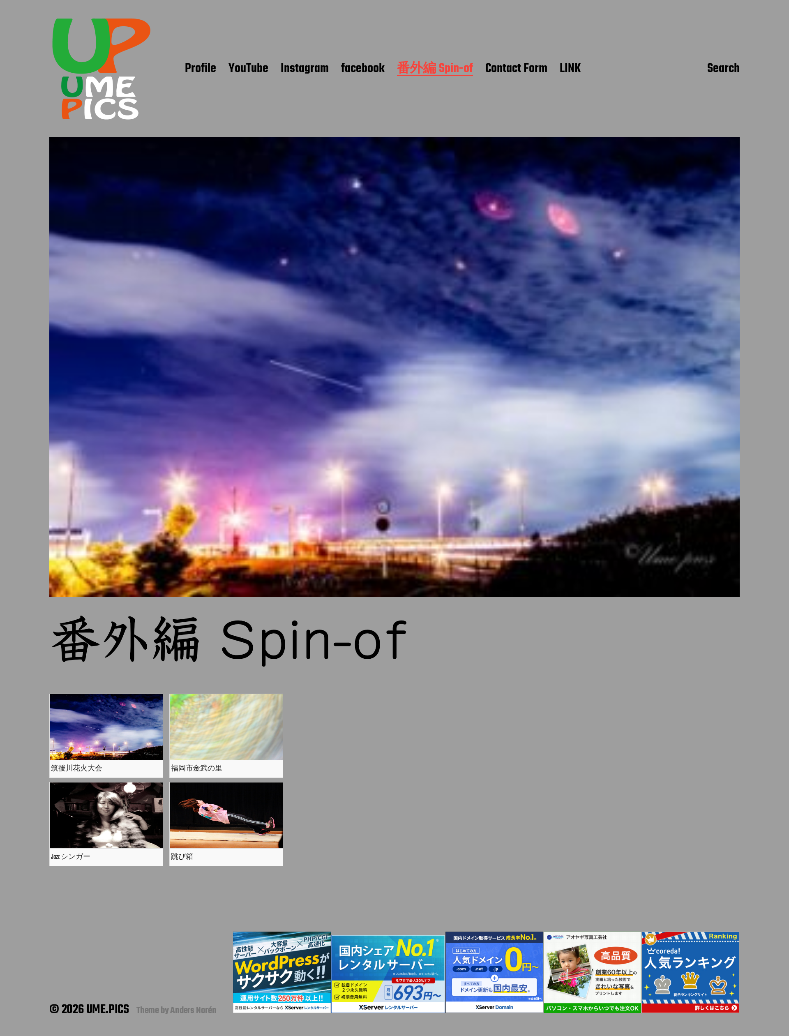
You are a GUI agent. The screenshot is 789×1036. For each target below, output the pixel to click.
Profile (200, 69)
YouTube (248, 69)
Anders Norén (193, 1011)
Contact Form (516, 69)
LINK (570, 69)
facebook (363, 69)
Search (723, 69)
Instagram (305, 69)
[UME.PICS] (100, 69)
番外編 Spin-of (435, 69)
